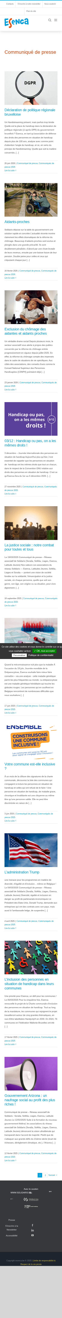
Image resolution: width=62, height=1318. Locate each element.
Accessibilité (11, 1235)
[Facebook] (32, 1225)
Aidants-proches (17, 222)
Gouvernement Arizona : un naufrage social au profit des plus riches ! (30, 1099)
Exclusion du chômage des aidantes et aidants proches (26, 331)
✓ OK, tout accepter (44, 651)
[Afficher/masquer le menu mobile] (55, 20)
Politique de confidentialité (40, 655)
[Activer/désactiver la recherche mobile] (49, 20)
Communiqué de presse (27, 163)
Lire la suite (10, 170)
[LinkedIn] (32, 1230)
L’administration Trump (22, 872)
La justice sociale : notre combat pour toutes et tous (29, 547)
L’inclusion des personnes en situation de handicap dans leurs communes (29, 983)
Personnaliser (19, 655)
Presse (11, 1220)
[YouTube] (32, 1235)
